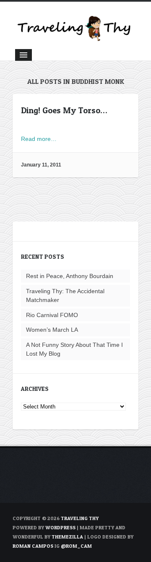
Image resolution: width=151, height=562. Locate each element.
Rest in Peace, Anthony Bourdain (69, 276)
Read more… (39, 138)
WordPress (60, 527)
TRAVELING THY (80, 518)
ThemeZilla (67, 536)
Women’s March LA (52, 329)
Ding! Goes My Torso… (64, 110)
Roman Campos (33, 546)
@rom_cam (76, 546)
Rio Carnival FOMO (52, 315)
